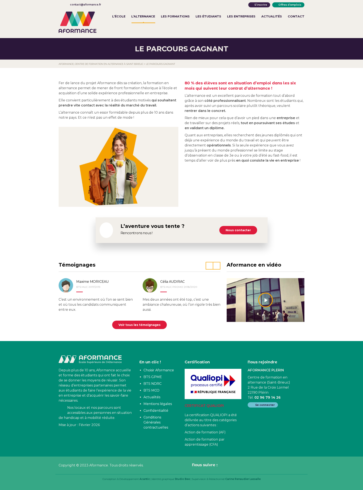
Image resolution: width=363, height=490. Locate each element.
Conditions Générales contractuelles (155, 422)
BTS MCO (151, 390)
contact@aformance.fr (85, 4)
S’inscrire (260, 4)
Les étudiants (208, 16)
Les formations (175, 16)
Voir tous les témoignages (139, 325)
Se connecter (265, 404)
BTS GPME (152, 377)
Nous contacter (238, 230)
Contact (296, 16)
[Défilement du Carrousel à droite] (216, 266)
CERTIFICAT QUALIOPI (204, 406)
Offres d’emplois (289, 4)
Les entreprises (241, 16)
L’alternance (143, 16)
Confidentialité (155, 411)
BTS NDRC (152, 384)
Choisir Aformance (158, 370)
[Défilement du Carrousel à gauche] (209, 266)
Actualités (271, 16)
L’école (118, 16)
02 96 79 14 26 (267, 398)
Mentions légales (157, 404)
